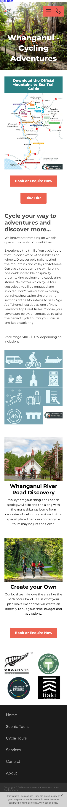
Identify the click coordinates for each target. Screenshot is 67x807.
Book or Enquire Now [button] (33, 181)
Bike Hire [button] (33, 198)
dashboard (31, 787)
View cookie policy (48, 803)
